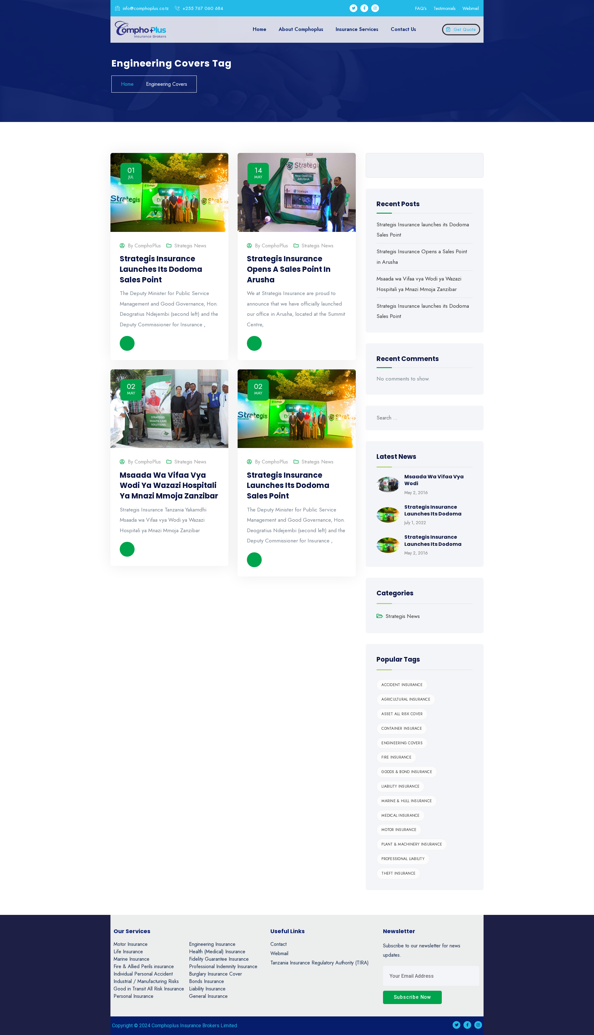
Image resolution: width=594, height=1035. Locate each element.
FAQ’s (421, 8)
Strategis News (190, 245)
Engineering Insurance (212, 944)
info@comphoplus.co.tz (145, 8)
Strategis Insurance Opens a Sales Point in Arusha (289, 269)
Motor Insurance (398, 830)
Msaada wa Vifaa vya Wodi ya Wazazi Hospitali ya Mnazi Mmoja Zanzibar (169, 485)
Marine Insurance (131, 959)
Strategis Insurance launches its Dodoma (433, 510)
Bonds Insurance (206, 981)
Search (468, 165)
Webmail (471, 8)
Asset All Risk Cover (402, 714)
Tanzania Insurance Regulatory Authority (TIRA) (319, 962)
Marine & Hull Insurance (406, 801)
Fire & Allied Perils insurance (144, 966)
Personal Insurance (133, 996)
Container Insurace (401, 728)
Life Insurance (128, 951)
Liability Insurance (400, 786)
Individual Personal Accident (143, 973)
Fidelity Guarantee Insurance (219, 959)
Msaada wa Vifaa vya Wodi (434, 480)
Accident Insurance (402, 685)
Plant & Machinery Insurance (411, 844)
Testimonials (444, 8)
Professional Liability (402, 859)
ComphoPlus (148, 245)
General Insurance (208, 996)
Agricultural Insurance (405, 699)
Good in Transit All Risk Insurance (149, 988)
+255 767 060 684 (202, 8)
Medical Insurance (400, 815)
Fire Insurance (396, 757)
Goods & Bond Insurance (406, 772)
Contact (278, 944)
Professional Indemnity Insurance (223, 966)
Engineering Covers (402, 743)
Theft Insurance (398, 873)
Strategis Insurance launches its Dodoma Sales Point (161, 269)
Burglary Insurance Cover (215, 973)
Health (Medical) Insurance (217, 951)
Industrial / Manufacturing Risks (146, 981)
